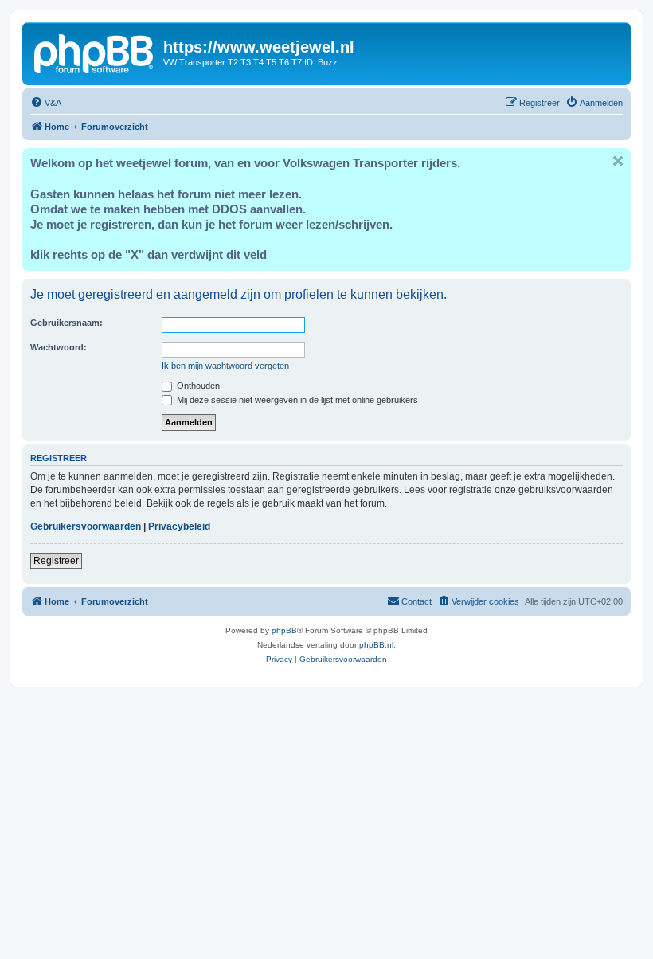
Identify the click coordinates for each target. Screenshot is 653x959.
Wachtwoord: (58, 347)
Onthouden (197, 385)
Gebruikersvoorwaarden (85, 526)
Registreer (56, 560)
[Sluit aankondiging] (618, 161)
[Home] (94, 51)
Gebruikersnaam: (66, 322)
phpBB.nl (376, 644)
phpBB (284, 630)
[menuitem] (45, 102)
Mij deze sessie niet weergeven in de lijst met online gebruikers (296, 400)
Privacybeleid (179, 526)
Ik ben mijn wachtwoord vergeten (225, 365)
